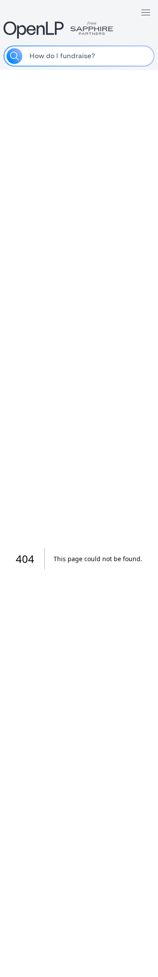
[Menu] (145, 12)
